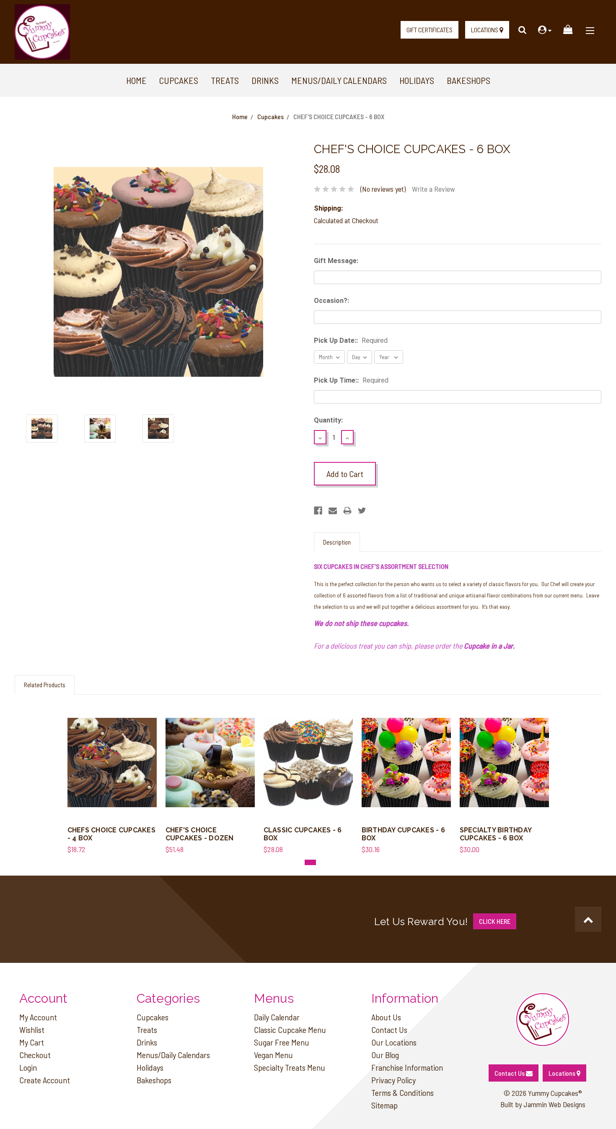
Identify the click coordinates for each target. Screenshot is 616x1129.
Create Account (44, 1080)
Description (337, 542)
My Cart (31, 1042)
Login (28, 1067)
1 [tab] (310, 862)
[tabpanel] (112, 779)
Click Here (494, 921)
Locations (485, 30)
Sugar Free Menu (281, 1042)
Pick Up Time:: (351, 380)
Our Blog (385, 1055)
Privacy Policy (393, 1080)
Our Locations (394, 1042)
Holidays (416, 80)
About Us (386, 1017)
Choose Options (112, 771)
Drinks (265, 80)
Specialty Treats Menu (289, 1067)
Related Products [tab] (44, 684)
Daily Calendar (277, 1017)
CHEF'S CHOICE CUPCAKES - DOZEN (200, 834)
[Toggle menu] (589, 27)
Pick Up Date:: (351, 340)
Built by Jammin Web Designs (542, 1104)
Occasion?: (331, 301)
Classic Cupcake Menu (290, 1030)
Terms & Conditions (402, 1092)
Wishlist (31, 1030)
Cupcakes (178, 80)
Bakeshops (468, 80)
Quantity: (328, 420)
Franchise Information (407, 1067)
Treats (225, 80)
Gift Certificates (429, 30)
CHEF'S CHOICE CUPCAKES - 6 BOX (338, 116)
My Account (38, 1017)
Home (136, 80)
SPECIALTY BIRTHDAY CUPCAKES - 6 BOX (496, 834)
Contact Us (389, 1030)
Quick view (112, 754)
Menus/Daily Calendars (339, 80)
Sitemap (384, 1105)
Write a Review (433, 188)
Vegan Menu (273, 1055)
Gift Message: (336, 261)
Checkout (35, 1055)
